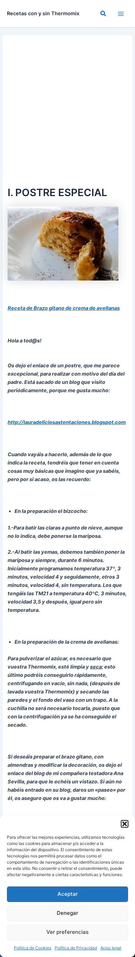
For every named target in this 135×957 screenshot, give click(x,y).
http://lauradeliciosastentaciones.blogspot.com (67, 422)
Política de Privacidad (76, 947)
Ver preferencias (67, 932)
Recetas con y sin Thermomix (43, 13)
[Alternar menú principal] (121, 14)
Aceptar (67, 894)
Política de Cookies (32, 947)
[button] (124, 823)
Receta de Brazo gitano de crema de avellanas (64, 308)
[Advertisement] (67, 113)
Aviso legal (110, 947)
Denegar (67, 913)
